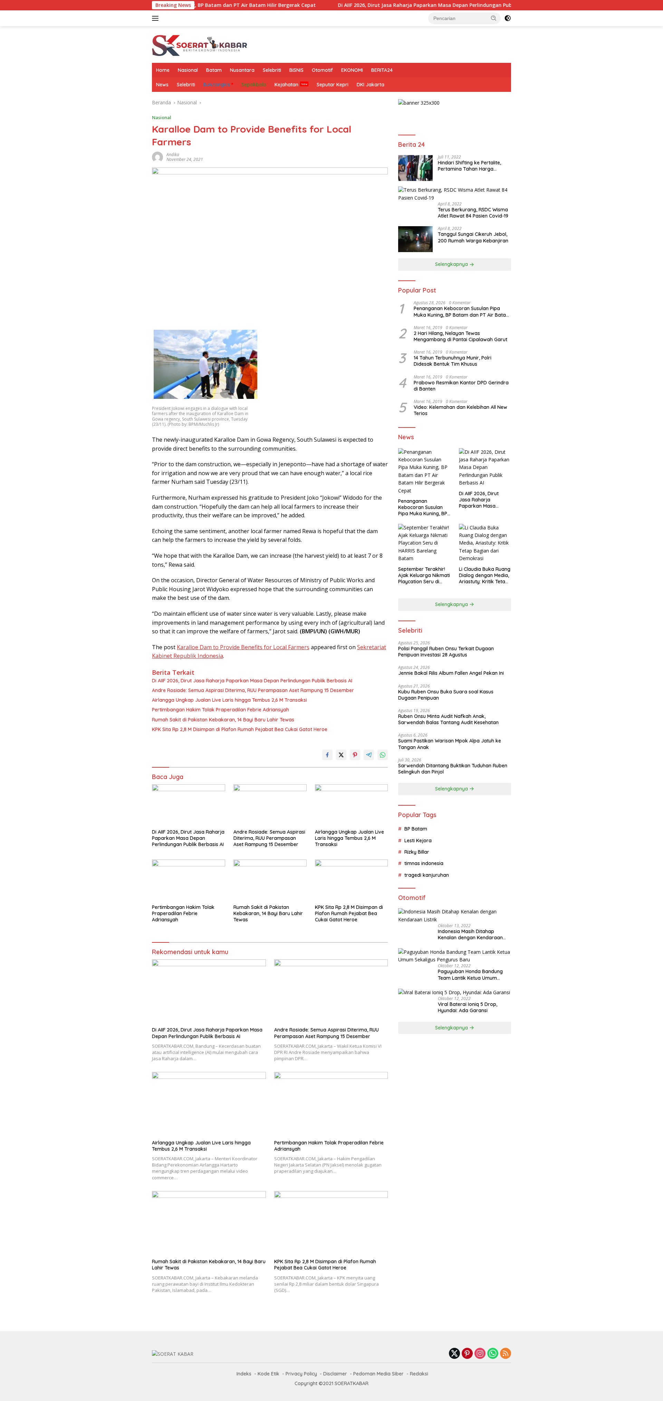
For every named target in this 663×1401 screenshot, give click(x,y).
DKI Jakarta (370, 84)
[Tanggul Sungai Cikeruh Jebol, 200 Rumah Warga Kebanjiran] (415, 239)
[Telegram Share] (369, 755)
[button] (494, 17)
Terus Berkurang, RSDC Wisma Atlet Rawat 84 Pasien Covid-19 (473, 213)
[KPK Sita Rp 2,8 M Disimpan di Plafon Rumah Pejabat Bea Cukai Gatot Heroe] (351, 880)
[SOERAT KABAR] (200, 44)
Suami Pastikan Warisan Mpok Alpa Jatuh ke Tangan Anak (449, 744)
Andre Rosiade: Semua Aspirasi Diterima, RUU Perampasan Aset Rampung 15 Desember (253, 690)
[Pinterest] (467, 1354)
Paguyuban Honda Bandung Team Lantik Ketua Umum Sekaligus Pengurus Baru (470, 975)
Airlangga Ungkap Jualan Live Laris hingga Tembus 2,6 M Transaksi (229, 700)
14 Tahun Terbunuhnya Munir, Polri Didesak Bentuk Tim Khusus (452, 361)
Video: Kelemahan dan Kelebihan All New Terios (460, 410)
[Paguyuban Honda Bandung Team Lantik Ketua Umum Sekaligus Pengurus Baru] (454, 956)
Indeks (244, 1374)
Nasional (188, 70)
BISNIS (296, 70)
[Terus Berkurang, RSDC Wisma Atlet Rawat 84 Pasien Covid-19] (454, 194)
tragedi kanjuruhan (426, 875)
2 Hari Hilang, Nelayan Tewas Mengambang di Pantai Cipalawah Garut (460, 336)
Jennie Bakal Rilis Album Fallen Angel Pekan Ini (451, 673)
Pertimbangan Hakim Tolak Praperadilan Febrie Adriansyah (220, 710)
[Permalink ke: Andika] (157, 156)
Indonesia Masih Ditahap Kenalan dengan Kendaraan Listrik (470, 935)
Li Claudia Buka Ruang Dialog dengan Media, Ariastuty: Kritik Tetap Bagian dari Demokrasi (484, 575)
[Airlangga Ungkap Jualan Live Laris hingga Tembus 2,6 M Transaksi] (351, 804)
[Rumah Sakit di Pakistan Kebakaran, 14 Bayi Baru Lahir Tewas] (270, 880)
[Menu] (156, 18)
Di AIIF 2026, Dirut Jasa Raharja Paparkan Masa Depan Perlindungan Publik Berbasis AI (400, 5)
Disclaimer (335, 1374)
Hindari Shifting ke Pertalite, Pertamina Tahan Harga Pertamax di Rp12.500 (469, 166)
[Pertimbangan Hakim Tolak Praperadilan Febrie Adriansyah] (188, 880)
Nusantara (242, 70)
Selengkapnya (452, 264)
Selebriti (272, 70)
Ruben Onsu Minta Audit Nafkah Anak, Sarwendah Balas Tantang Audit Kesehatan (448, 719)
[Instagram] (480, 1354)
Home (163, 70)
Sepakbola (253, 84)
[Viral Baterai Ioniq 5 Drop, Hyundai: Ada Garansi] (454, 992)
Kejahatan (286, 84)
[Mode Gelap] (507, 18)
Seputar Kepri (332, 84)
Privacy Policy (301, 1374)
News (162, 84)
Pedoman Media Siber (378, 1374)
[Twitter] (454, 1354)
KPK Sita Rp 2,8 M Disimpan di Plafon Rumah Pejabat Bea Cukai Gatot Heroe (239, 729)
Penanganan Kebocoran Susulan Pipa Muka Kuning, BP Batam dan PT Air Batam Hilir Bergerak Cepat (462, 312)
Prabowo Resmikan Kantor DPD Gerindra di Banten (461, 386)
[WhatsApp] (492, 1354)
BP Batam (415, 829)
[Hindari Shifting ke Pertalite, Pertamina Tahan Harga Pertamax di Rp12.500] (415, 168)
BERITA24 (382, 70)
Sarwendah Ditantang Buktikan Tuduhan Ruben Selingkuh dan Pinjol (452, 768)
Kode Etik (268, 1374)
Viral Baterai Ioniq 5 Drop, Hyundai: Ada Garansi (467, 1007)
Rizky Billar (416, 852)
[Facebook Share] (327, 755)
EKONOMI (352, 70)
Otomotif (322, 70)
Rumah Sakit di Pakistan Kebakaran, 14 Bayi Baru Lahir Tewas (223, 720)
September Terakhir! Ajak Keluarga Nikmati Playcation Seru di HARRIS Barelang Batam (424, 575)
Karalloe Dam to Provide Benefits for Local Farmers (243, 647)
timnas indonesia (423, 864)
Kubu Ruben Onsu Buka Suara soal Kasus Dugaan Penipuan (445, 695)
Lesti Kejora (418, 840)
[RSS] (505, 1354)
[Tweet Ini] (341, 755)
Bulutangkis (216, 84)
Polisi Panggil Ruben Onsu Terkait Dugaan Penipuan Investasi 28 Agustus (446, 651)
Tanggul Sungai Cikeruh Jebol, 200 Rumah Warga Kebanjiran (473, 237)
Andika (172, 154)
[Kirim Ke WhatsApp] (382, 755)
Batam (214, 70)
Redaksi (419, 1374)
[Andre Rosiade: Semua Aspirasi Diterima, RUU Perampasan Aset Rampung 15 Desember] (270, 804)
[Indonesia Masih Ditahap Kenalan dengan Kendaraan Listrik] (454, 916)
